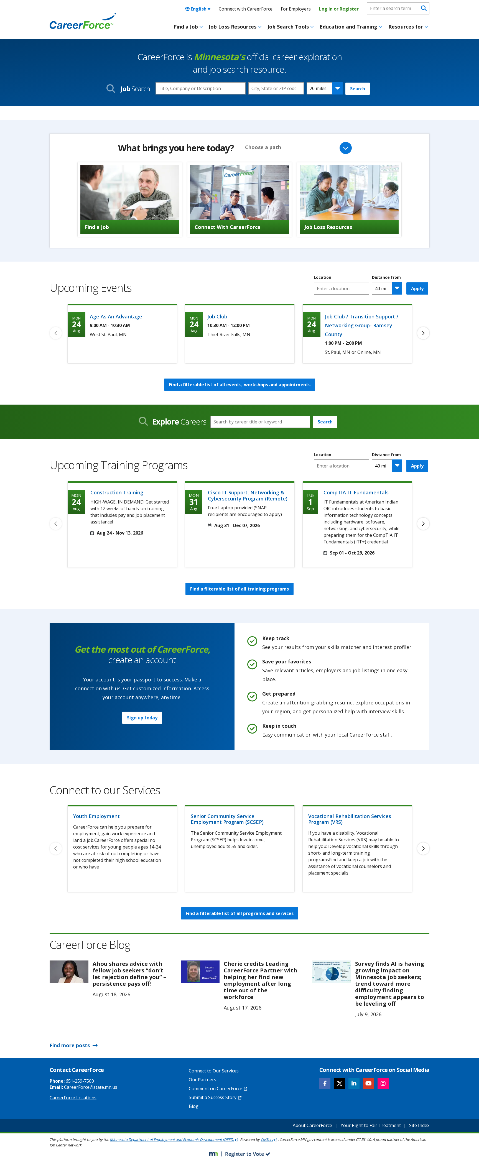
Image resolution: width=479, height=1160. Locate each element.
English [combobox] (199, 9)
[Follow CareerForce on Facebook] (324, 1083)
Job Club (217, 316)
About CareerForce (312, 1125)
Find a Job (186, 26)
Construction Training (116, 492)
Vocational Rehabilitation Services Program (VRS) (349, 819)
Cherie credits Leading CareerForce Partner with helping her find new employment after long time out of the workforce (260, 980)
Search (357, 89)
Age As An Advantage (116, 316)
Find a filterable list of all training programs (239, 589)
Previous (56, 333)
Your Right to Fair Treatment (371, 1125)
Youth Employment (96, 816)
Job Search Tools (288, 26)
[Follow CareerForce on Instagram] (383, 1083)
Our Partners (202, 1080)
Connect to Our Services (214, 1071)
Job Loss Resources (232, 26)
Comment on (215, 1088)
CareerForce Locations (73, 1098)
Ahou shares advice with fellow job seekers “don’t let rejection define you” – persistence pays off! (129, 973)
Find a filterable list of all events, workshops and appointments (239, 385)
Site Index (419, 1125)
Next (423, 333)
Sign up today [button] (142, 718)
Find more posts (70, 1045)
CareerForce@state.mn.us (90, 1087)
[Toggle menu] (201, 26)
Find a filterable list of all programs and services (240, 913)
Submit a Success (212, 1097)
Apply (417, 288)
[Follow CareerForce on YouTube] (368, 1083)
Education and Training (348, 26)
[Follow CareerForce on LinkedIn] (354, 1083)
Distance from (386, 277)
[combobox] (276, 88)
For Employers (296, 9)
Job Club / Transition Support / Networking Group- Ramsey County (361, 325)
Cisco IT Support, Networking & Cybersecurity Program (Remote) (247, 495)
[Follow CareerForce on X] (339, 1083)
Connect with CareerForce (245, 9)
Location (322, 277)
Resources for (405, 26)
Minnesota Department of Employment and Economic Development (172, 1139)
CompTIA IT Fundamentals (356, 492)
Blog (193, 1106)
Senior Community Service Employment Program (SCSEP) (227, 819)
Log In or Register (339, 9)
